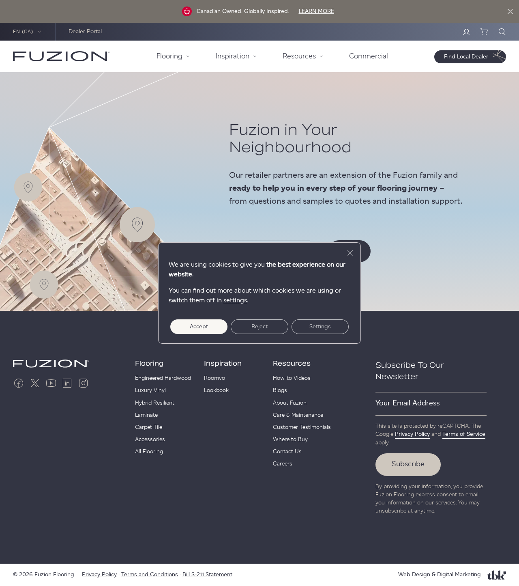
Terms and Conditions (149, 574)
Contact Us (287, 452)
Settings (320, 327)
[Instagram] (83, 383)
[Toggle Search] (502, 32)
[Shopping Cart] (484, 32)
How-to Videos (292, 378)
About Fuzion (290, 403)
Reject (259, 327)
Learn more (316, 11)
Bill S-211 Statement (207, 574)
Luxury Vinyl (150, 390)
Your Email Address (407, 403)
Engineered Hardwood (163, 378)
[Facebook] (18, 383)
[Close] (510, 11)
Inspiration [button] (232, 56)
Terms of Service (463, 434)
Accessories (150, 439)
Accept (199, 327)
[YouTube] (51, 383)
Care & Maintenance (298, 415)
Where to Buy (290, 439)
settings (235, 300)
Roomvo (214, 378)
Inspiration (223, 364)
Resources (292, 364)
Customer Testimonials (302, 427)
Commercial (368, 56)
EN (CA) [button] (23, 31)
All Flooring (149, 452)
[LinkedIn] (67, 383)
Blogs (280, 390)
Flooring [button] (169, 56)
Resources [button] (299, 56)
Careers (282, 464)
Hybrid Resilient (154, 403)
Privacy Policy (412, 434)
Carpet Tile (148, 427)
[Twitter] (35, 383)
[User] (466, 32)
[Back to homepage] (61, 56)
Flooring (149, 364)
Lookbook (216, 390)
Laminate (146, 415)
